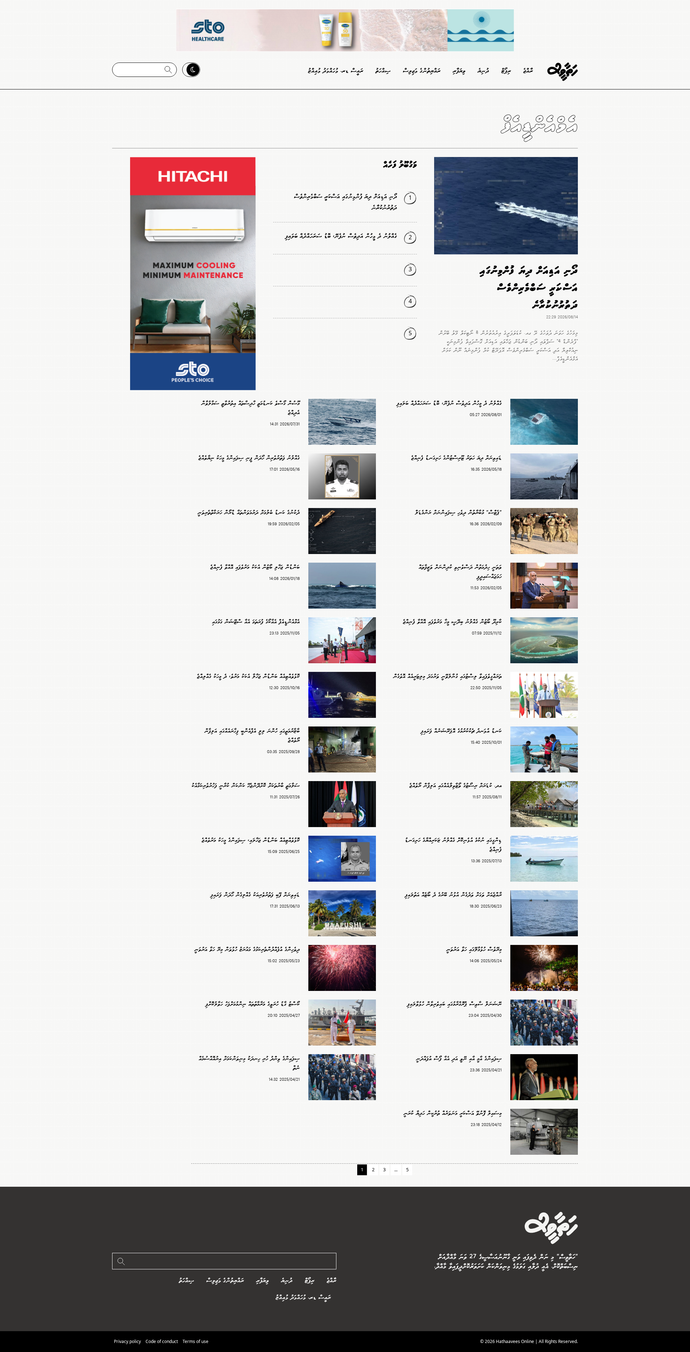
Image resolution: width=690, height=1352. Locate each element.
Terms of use (195, 1341)
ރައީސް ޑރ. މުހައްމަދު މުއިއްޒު (335, 71)
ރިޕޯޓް (506, 71)
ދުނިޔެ (483, 71)
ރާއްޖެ (528, 71)
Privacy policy (127, 1341)
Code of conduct (162, 1341)
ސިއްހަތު (383, 71)
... (395, 1169)
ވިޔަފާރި (459, 71)
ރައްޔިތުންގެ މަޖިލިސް (422, 71)
